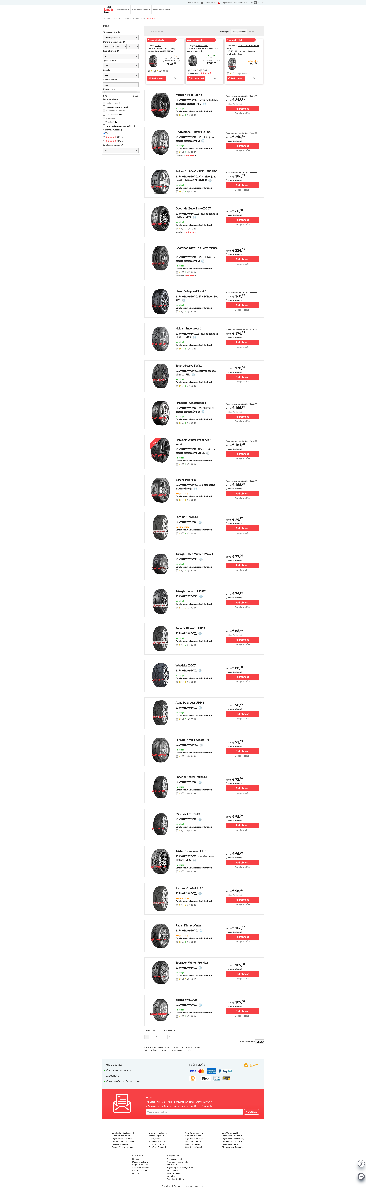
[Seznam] (249, 31)
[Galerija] (253, 31)
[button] (361, 1163)
